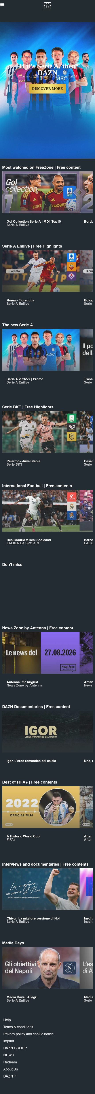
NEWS (8, 1054)
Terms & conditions (18, 1026)
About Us (10, 1069)
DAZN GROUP (15, 1047)
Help (7, 1019)
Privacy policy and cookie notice (28, 1033)
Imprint (8, 1040)
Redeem (10, 1062)
